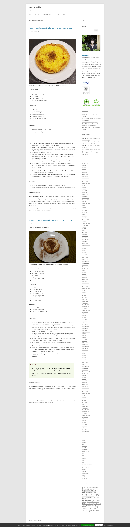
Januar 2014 (84, 429)
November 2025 (85, 180)
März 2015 (84, 404)
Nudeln (89, 502)
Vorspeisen (96, 510)
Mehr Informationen (108, 525)
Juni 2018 (84, 335)
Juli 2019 (84, 314)
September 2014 (86, 415)
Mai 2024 (84, 209)
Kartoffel (97, 496)
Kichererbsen (85, 497)
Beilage (83, 440)
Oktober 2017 (85, 350)
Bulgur (91, 487)
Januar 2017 (84, 364)
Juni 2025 (84, 189)
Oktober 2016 (85, 370)
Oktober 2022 (85, 243)
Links (64, 14)
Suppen (84, 469)
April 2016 (84, 381)
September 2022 (86, 245)
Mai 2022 (84, 252)
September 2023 (86, 223)
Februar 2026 (85, 174)
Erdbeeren (91, 489)
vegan (83, 475)
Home (30, 14)
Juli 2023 (84, 227)
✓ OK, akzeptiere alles (88, 525)
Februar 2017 (85, 362)
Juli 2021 (84, 270)
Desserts (58, 209)
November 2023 (85, 219)
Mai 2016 (84, 379)
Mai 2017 (84, 357)
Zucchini (84, 512)
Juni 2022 (84, 250)
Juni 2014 (84, 420)
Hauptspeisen (96, 494)
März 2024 (84, 212)
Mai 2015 (84, 400)
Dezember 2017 (85, 346)
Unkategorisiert (85, 473)
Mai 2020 (84, 295)
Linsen (98, 500)
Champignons (96, 487)
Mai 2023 (84, 230)
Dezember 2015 (85, 388)
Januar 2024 (84, 216)
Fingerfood (84, 446)
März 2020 (84, 299)
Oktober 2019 (85, 308)
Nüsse (83, 460)
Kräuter (92, 497)
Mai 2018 (84, 337)
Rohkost (96, 505)
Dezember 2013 (85, 431)
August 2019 (85, 312)
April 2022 (84, 254)
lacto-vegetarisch (89, 500)
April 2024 (84, 210)
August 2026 (85, 163)
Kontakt (58, 14)
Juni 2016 (84, 377)
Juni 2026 (84, 167)
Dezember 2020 (85, 283)
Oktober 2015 (85, 391)
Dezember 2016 (85, 366)
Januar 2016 (84, 386)
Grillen (95, 492)
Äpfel (74, 209)
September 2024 (86, 203)
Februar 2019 (85, 323)
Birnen (88, 487)
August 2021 (85, 268)
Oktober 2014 (85, 413)
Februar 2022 (85, 257)
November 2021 (85, 263)
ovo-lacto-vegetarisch (46, 210)
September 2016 (86, 371)
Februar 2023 (85, 236)
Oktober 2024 (85, 201)
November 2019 (85, 306)
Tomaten (93, 508)
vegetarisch (84, 476)
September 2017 (86, 352)
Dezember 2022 (85, 239)
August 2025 (85, 185)
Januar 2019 (84, 324)
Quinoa (83, 505)
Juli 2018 (84, 333)
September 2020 (86, 288)
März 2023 (84, 234)
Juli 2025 (84, 187)
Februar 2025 (85, 194)
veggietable (50, 209)
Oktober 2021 (85, 265)
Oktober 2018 (85, 330)
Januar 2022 (84, 259)
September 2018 (86, 332)
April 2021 (84, 276)
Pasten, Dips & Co (86, 466)
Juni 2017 (84, 355)
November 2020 (85, 285)
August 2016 (85, 373)
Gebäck (34, 210)
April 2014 (84, 424)
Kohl (83, 455)
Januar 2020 (84, 303)
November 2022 (85, 241)
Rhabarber (90, 505)
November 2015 (85, 390)
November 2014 (85, 411)
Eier (83, 444)
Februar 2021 (85, 279)
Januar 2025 (84, 196)
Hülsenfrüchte (85, 451)
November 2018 (85, 328)
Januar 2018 (84, 344)
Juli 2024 (84, 205)
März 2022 (84, 256)
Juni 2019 (84, 315)
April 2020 (84, 297)
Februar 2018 (85, 342)
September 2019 (86, 310)
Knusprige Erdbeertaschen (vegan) (90, 122)
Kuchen (97, 497)
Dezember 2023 (85, 218)
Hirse (83, 496)
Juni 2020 (84, 294)
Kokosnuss (38, 210)
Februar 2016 (85, 384)
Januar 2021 (84, 281)
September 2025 (86, 183)
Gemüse (86, 492)
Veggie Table (35, 7)
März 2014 (84, 426)
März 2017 (84, 361)
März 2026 (84, 172)
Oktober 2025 (85, 181)
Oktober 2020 (85, 286)
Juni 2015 (84, 399)
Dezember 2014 (85, 409)
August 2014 (85, 417)
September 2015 (86, 393)
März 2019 (84, 321)
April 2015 (84, 402)
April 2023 (84, 232)
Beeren (84, 487)
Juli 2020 (84, 292)
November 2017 (85, 348)
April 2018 (84, 339)
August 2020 (85, 290)
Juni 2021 (84, 272)
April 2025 (84, 190)
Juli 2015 (84, 397)
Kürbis (83, 457)
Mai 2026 (84, 169)
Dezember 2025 (85, 178)
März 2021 (84, 277)
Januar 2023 (84, 237)
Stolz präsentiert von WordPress (35, 520)
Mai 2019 (84, 317)
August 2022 (85, 247)
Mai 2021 (84, 274)
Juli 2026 (84, 165)
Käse (83, 453)
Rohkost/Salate (85, 467)
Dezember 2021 (85, 261)
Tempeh (84, 471)
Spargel (96, 507)
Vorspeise (84, 478)
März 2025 (84, 192)
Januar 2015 (84, 408)
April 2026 (84, 171)
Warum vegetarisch (47, 14)
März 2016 (84, 382)
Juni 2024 (84, 207)
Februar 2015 (85, 406)
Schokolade (88, 507)
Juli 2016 (84, 375)
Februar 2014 (85, 428)
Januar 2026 (84, 176)
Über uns (37, 14)
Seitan (92, 507)
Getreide (92, 492)
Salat (84, 507)
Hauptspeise (85, 449)
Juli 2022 (84, 248)
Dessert (30, 210)
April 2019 (84, 319)
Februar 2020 (85, 301)
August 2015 (85, 395)
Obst (83, 462)
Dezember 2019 (85, 304)
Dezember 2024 (85, 198)
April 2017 (84, 359)
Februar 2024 (85, 214)
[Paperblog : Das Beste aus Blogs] (86, 83)
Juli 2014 (84, 419)
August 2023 (85, 225)
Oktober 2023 (85, 221)
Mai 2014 (84, 422)
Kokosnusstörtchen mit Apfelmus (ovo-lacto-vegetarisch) (50, 28)
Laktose (84, 458)
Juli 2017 (84, 353)
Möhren (84, 502)
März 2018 (84, 341)
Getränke (84, 447)
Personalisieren (99, 525)
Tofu (89, 508)
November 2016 (85, 368)
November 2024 (85, 199)
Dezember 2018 (85, 326)
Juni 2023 (84, 228)
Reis (87, 505)
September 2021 (86, 266)
